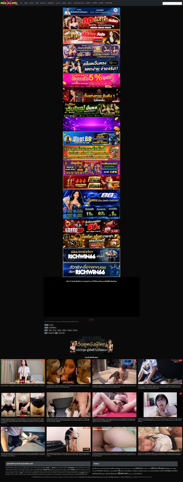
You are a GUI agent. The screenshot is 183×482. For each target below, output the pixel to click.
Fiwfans (82, 472)
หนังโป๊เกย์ (88, 3)
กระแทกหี (133, 468)
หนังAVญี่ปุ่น (128, 471)
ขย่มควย (70, 330)
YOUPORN (128, 468)
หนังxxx (135, 471)
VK (38, 469)
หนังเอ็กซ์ (152, 471)
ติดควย (59, 330)
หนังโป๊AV (156, 471)
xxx (112, 468)
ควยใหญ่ (111, 471)
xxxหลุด (122, 468)
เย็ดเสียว (129, 473)
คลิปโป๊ (36, 3)
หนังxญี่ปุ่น (140, 471)
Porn (21, 3)
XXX (21, 472)
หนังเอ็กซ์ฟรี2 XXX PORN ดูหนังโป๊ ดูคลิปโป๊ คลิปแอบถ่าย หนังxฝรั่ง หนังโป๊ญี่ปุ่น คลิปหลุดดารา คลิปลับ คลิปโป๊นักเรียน (105, 477)
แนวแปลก (58, 3)
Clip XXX (94, 468)
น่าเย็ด (118, 471)
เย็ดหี (50, 330)
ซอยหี (114, 471)
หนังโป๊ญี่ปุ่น (167, 471)
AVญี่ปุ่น (26, 3)
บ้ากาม (54, 330)
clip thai (75, 330)
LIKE (92, 319)
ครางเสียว (145, 468)
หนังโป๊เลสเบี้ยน (108, 3)
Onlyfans (73, 469)
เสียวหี (135, 473)
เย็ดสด (121, 473)
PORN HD (103, 468)
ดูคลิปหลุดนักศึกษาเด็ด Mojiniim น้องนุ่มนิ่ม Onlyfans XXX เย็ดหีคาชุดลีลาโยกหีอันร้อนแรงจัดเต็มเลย (23, 385)
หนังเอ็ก (148, 471)
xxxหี (125, 468)
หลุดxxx (103, 473)
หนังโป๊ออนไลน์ (96, 474)
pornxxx (108, 468)
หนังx (132, 471)
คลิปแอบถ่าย (43, 3)
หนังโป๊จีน (101, 3)
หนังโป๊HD (161, 471)
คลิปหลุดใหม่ (71, 467)
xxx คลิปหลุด (117, 468)
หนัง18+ (123, 471)
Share (85, 337)
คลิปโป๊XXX (100, 471)
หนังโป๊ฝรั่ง (175, 471)
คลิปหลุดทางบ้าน (47, 469)
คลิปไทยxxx (106, 471)
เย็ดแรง (132, 473)
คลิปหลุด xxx (168, 468)
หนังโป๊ (47, 467)
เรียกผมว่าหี (51, 333)
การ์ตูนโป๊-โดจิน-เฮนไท (78, 3)
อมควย (108, 474)
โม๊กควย (139, 473)
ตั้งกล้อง (64, 330)
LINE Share (97, 337)
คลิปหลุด (31, 3)
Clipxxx (98, 468)
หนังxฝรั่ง (64, 3)
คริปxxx (148, 468)
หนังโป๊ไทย (94, 3)
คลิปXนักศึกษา (51, 3)
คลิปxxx (154, 468)
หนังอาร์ (70, 3)
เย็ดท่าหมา (114, 474)
